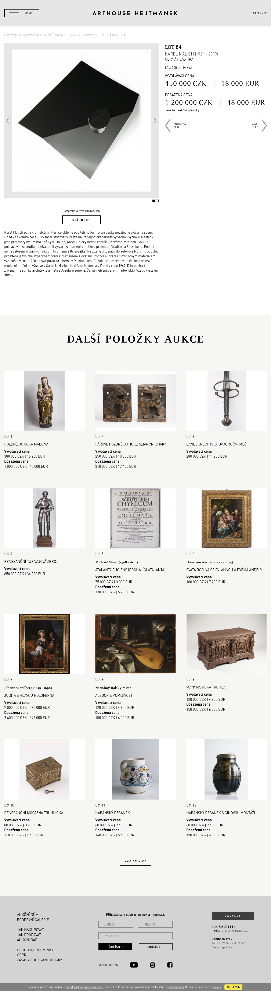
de (265, 13)
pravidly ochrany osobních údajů (84, 987)
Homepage (11, 35)
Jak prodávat (29, 934)
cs (254, 13)
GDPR (21, 954)
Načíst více (135, 861)
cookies (216, 987)
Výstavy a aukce (33, 35)
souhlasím (233, 987)
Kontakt (233, 916)
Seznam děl (89, 35)
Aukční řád (27, 939)
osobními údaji (175, 987)
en (259, 13)
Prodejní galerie (33, 919)
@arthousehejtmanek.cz (229, 931)
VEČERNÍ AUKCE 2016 (62, 35)
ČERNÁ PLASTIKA (114, 35)
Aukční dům (28, 914)
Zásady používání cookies (40, 959)
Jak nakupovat (30, 929)
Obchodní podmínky (35, 949)
